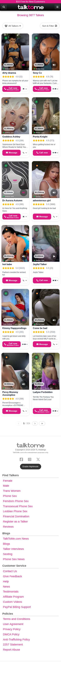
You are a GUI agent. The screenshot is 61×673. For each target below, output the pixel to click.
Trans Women (11, 490)
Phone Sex (10, 496)
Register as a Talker (15, 521)
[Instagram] (30, 459)
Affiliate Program (13, 596)
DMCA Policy (11, 634)
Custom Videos (12, 601)
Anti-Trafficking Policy (16, 639)
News (6, 586)
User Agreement (13, 624)
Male (6, 485)
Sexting (7, 554)
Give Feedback (12, 576)
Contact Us (10, 571)
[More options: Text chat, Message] (55, 280)
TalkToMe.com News (16, 538)
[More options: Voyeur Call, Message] (55, 89)
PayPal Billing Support (17, 607)
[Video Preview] (54, 256)
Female (7, 480)
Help (6, 581)
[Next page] (35, 423)
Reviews (8, 526)
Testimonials (10, 591)
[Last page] (42, 423)
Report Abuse (11, 649)
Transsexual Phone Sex (18, 506)
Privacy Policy (11, 629)
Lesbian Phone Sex (15, 511)
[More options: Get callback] (25, 153)
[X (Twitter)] (38, 459)
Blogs (6, 543)
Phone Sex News (14, 559)
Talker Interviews (13, 548)
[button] (6, 38)
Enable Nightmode (30, 466)
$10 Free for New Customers (30, 1)
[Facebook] (22, 459)
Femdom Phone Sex (16, 501)
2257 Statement (13, 644)
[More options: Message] (25, 89)
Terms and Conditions (16, 619)
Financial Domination (16, 516)
